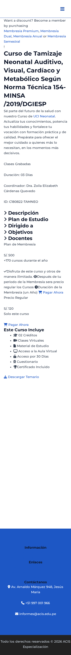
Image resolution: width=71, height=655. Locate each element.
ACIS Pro (17, 558)
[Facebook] (28, 625)
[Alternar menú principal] (62, 9)
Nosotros (17, 552)
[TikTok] (36, 625)
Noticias (57, 552)
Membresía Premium (21, 31)
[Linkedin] (39, 625)
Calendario (38, 552)
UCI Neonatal (44, 116)
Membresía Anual (27, 36)
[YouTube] (43, 625)
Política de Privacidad (45, 558)
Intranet (55, 567)
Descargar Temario (23, 377)
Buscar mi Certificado (27, 567)
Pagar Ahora (52, 292)
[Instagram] (32, 625)
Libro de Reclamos (45, 572)
